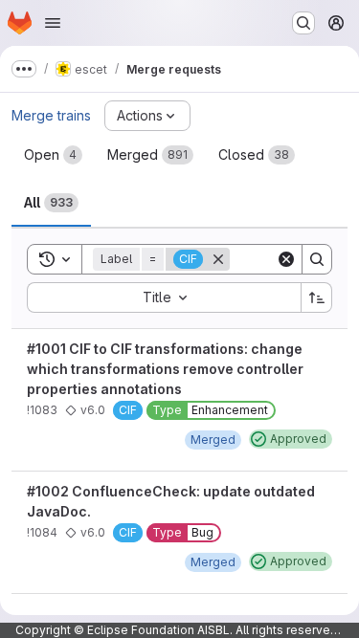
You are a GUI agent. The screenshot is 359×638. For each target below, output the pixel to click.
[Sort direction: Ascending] (317, 297)
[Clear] (286, 259)
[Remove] (218, 259)
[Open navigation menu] (52, 23)
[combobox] (164, 297)
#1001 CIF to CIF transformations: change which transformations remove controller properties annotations (165, 369)
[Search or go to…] (303, 22)
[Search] (317, 259)
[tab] (53, 155)
